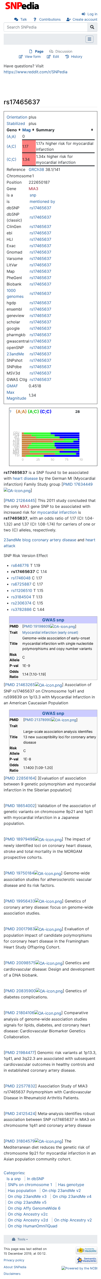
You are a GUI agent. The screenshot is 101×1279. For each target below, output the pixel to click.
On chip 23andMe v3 (27, 1196)
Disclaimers (12, 1274)
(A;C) (11, 146)
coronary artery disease (54, 539)
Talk (23, 19)
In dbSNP (35, 1178)
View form (33, 56)
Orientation (17, 117)
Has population (22, 1190)
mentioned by (42, 201)
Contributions (50, 19)
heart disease (25, 478)
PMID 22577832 (20, 1085)
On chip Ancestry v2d (28, 1220)
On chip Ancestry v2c (28, 1214)
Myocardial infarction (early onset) (50, 632)
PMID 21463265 (20, 684)
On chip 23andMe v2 (61, 1190)
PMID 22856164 (20, 778)
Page (39, 51)
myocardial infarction (57, 512)
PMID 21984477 (20, 1052)
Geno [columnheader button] (12, 129)
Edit (56, 56)
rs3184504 (21, 596)
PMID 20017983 (20, 928)
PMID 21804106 (19, 1012)
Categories (14, 1172)
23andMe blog (17, 539)
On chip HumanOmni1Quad (32, 1225)
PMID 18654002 (20, 805)
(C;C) (11, 159)
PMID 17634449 (78, 484)
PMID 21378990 (38, 720)
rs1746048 (21, 577)
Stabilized (16, 123)
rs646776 (20, 565)
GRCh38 (36, 169)
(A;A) (11, 136)
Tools (21, 1239)
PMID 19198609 (37, 626)
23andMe (15, 353)
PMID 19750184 (19, 873)
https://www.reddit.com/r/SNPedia (35, 71)
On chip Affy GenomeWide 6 (34, 1208)
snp (33, 195)
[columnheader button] (29, 130)
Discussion (63, 51)
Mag (26, 129)
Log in (92, 14)
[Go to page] (92, 27)
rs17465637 (40, 207)
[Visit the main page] (23, 5)
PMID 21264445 (20, 500)
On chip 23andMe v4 (72, 1196)
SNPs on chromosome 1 (30, 1184)
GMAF (12, 385)
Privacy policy (14, 1260)
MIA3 (33, 188)
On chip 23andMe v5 (27, 1202)
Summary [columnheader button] (45, 129)
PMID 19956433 (20, 901)
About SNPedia (15, 1267)
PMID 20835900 (20, 990)
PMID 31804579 (20, 1141)
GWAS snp (53, 619)
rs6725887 (21, 584)
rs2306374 (21, 603)
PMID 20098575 (20, 962)
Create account (85, 19)
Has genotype (71, 1184)
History (76, 56)
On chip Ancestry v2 (73, 1220)
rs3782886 (21, 609)
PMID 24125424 (20, 1113)
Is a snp (14, 1178)
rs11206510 (21, 590)
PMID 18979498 (20, 839)
